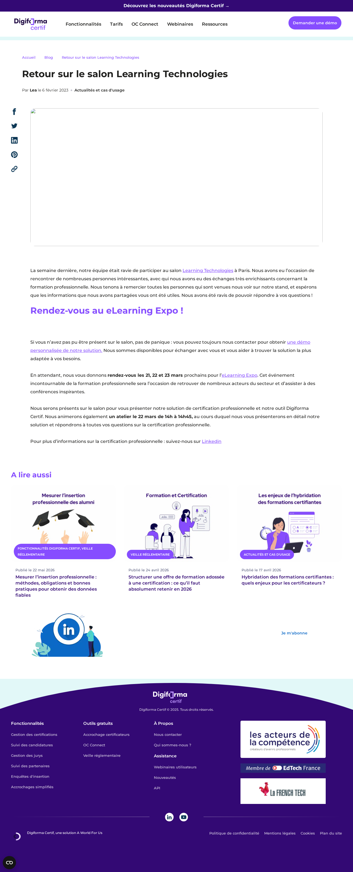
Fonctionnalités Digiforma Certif (49, 548)
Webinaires (180, 24)
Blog (48, 57)
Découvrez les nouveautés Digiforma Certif (174, 5)
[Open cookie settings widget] (9, 862)
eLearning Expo (239, 375)
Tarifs (116, 24)
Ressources (215, 24)
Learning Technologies (208, 270)
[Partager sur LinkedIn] (20, 140)
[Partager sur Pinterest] (20, 154)
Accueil (29, 57)
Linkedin (211, 441)
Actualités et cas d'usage (99, 90)
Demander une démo (315, 22)
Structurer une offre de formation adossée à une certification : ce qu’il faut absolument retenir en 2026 (176, 583)
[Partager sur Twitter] (20, 126)
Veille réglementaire (150, 554)
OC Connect (145, 24)
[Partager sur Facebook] (20, 111)
